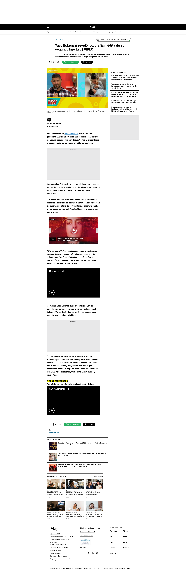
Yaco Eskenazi (54, 433)
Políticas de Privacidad (87, 532)
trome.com (97, 568)
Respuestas (114, 531)
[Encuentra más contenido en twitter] (54, 62)
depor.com (87, 568)
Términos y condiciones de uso (90, 528)
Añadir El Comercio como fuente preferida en (114, 40)
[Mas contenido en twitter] (93, 553)
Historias (113, 553)
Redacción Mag (55, 123)
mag (128, 568)
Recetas (126, 548)
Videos (125, 531)
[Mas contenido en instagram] (97, 553)
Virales (112, 548)
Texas (81, 32)
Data (125, 537)
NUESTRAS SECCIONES (116, 528)
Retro (125, 542)
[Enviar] (48, 32)
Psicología (96, 32)
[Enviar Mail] (48, 123)
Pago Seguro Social (113, 32)
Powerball (103, 32)
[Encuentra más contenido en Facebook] (49, 62)
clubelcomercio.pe (67, 568)
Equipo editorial (55, 534)
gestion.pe (78, 568)
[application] (73, 283)
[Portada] (54, 532)
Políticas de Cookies (86, 536)
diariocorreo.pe (108, 568)
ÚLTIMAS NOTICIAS (118, 73)
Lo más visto (53, 440)
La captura (123, 32)
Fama (112, 542)
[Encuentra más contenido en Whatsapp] (58, 62)
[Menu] (49, 27)
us (111, 537)
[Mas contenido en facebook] (89, 553)
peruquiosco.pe (120, 568)
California (75, 32)
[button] (52, 292)
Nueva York (88, 32)
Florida (69, 32)
